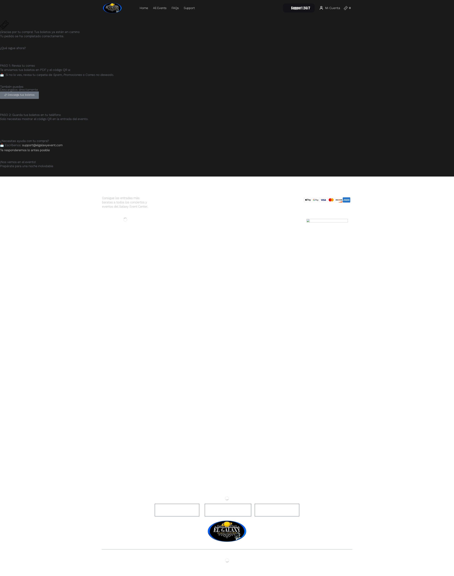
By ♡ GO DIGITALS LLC (247, 568)
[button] (299, 8)
